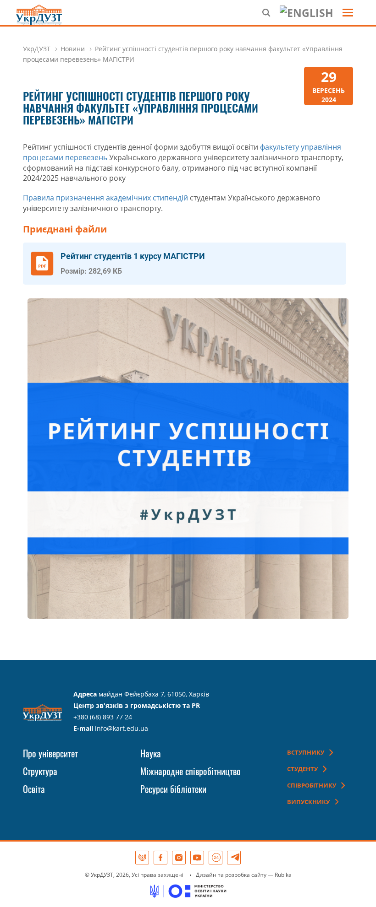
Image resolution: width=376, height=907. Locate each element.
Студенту (302, 769)
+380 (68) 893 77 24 (102, 717)
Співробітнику (311, 785)
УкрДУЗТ (36, 48)
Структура (40, 771)
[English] (306, 13)
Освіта (34, 789)
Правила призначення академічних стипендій (105, 198)
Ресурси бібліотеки (173, 789)
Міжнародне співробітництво (190, 771)
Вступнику (305, 752)
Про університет (50, 753)
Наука (150, 753)
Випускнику (308, 802)
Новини (73, 48)
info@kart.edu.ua (121, 728)
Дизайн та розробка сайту (231, 875)
